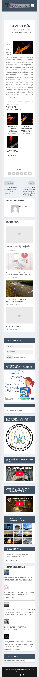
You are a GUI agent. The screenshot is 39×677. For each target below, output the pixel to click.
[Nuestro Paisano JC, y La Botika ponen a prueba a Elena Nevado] (19, 234)
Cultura (10, 32)
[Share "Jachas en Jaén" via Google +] (17, 173)
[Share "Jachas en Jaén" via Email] (26, 173)
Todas (25, 32)
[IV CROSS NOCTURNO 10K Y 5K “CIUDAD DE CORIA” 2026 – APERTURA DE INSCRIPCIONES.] (19, 587)
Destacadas (18, 32)
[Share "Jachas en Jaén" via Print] (30, 173)
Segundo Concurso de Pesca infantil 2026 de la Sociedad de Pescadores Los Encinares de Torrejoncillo (19, 612)
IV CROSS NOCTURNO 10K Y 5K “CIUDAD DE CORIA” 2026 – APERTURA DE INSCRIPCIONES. (19, 594)
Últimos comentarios (9, 660)
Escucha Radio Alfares (14, 410)
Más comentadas (20, 660)
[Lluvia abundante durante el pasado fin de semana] (19, 288)
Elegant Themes (19, 669)
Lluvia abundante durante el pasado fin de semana (17, 301)
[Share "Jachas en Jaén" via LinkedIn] (22, 173)
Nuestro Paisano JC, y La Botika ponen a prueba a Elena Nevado (18, 247)
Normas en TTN (11, 560)
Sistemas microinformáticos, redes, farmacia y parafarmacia (18, 274)
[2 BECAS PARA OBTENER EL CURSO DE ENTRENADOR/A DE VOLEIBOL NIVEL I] (19, 572)
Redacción (17, 30)
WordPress (19, 672)
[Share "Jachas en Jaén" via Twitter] (13, 173)
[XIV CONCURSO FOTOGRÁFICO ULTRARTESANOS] (19, 622)
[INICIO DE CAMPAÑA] (19, 315)
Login (9, 357)
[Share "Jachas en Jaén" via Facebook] (9, 173)
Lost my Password (19, 357)
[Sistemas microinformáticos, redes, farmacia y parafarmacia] (19, 261)
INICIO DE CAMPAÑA (13, 326)
